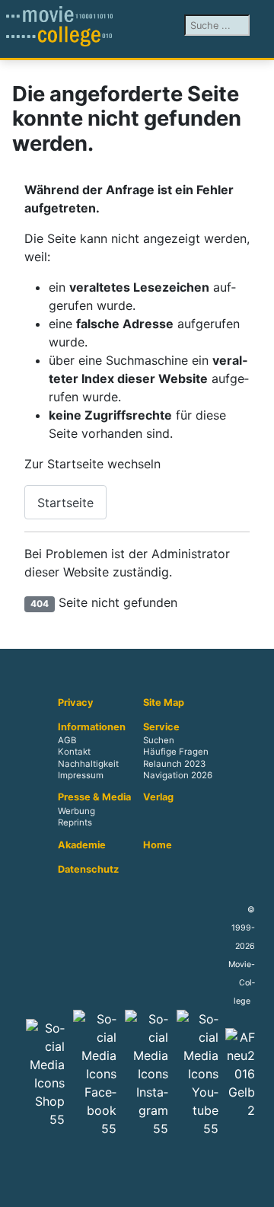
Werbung (76, 811)
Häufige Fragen (176, 752)
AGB (67, 741)
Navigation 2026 (177, 775)
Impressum (81, 775)
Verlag (158, 797)
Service (161, 727)
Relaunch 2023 (174, 763)
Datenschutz (88, 869)
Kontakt (74, 752)
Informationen (92, 727)
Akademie (82, 845)
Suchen (158, 741)
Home (157, 845)
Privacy (76, 703)
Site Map (163, 703)
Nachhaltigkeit (88, 763)
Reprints (75, 822)
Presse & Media (94, 797)
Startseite (65, 502)
